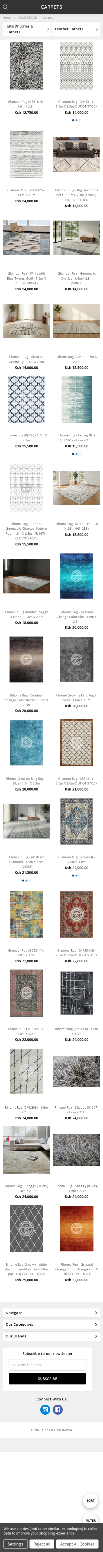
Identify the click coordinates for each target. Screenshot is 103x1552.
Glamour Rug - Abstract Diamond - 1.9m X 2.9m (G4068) (26, 862)
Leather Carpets (69, 29)
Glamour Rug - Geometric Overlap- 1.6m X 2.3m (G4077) (77, 278)
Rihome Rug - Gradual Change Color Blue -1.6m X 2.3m (76, 617)
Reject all (42, 1544)
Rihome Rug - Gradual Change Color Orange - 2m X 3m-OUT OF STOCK (76, 1269)
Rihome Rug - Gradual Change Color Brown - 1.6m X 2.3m (26, 700)
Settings (15, 1544)
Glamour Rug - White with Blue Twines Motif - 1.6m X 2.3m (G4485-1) (26, 278)
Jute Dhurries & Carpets (19, 29)
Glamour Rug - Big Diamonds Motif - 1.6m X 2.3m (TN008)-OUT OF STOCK (76, 195)
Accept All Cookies (77, 1544)
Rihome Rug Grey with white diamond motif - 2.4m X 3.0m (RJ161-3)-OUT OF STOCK (26, 1269)
